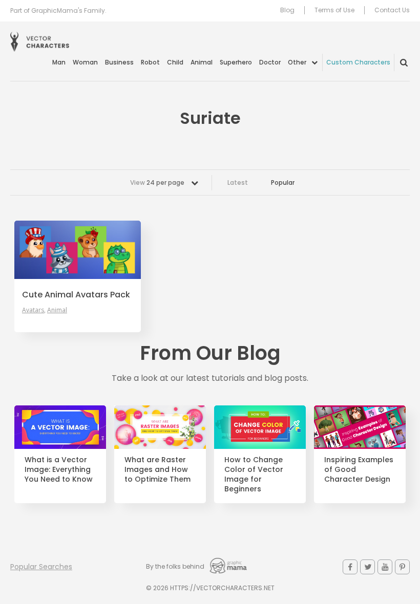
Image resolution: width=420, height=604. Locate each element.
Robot (150, 62)
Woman (85, 62)
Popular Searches (41, 567)
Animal (202, 62)
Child (175, 62)
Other (297, 62)
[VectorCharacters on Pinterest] (402, 566)
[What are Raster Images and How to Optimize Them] (160, 427)
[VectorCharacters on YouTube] (384, 566)
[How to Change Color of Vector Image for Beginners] (260, 427)
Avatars (33, 310)
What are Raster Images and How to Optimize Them (157, 469)
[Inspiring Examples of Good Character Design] (360, 427)
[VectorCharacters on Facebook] (350, 566)
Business (119, 62)
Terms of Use (334, 10)
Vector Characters (39, 42)
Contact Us (392, 10)
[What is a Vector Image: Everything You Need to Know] (60, 427)
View (157, 182)
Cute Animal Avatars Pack (76, 294)
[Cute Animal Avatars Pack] (77, 250)
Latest (237, 182)
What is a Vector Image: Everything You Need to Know (59, 469)
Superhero (236, 62)
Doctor (270, 62)
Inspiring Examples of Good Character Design (358, 469)
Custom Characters (358, 62)
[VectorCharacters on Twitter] (367, 566)
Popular (283, 182)
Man (59, 62)
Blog (287, 10)
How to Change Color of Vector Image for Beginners (253, 474)
